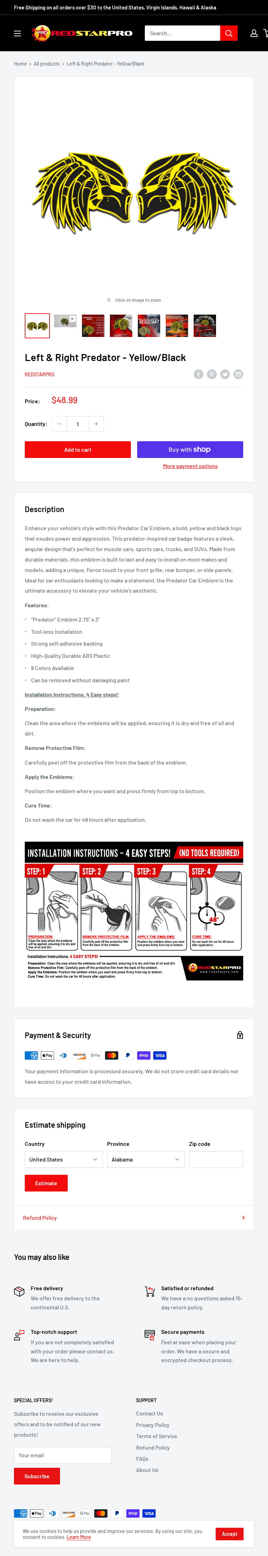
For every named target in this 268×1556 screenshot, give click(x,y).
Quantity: (36, 423)
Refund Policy (40, 1217)
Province (118, 1143)
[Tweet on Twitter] (225, 373)
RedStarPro (39, 374)
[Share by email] (238, 373)
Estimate (46, 1183)
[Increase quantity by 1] (96, 423)
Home (20, 64)
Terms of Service (156, 1436)
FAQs (142, 1458)
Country (35, 1143)
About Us (147, 1469)
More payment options (190, 466)
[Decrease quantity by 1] (59, 423)
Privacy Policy (153, 1424)
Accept (229, 1534)
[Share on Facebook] (198, 373)
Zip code (199, 1143)
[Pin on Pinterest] (212, 373)
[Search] (229, 33)
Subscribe (37, 1476)
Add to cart (77, 449)
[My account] (254, 33)
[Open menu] (17, 33)
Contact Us (149, 1413)
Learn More (79, 1537)
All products (47, 64)
